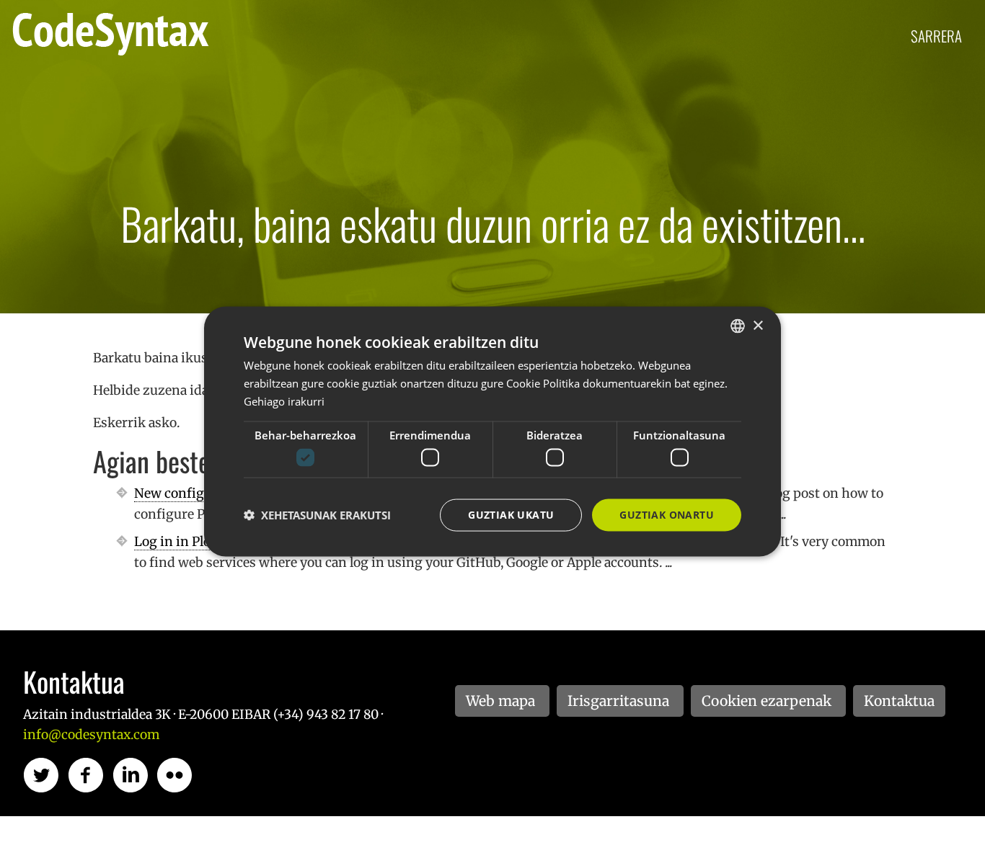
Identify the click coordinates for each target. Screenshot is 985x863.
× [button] (757, 325)
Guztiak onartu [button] (666, 515)
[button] (317, 515)
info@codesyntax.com (91, 735)
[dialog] (492, 432)
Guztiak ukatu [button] (511, 515)
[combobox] (737, 326)
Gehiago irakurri (284, 400)
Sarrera (936, 35)
